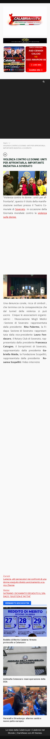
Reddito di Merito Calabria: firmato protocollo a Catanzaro (25, 622)
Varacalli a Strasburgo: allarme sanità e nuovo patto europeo (25, 700)
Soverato (20, 209)
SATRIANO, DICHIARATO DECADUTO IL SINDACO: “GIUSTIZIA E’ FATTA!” (24, 593)
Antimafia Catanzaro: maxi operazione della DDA (25, 661)
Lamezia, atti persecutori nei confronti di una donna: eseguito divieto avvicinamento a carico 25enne (24, 581)
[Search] (43, 81)
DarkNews (22, 733)
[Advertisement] (25, 40)
